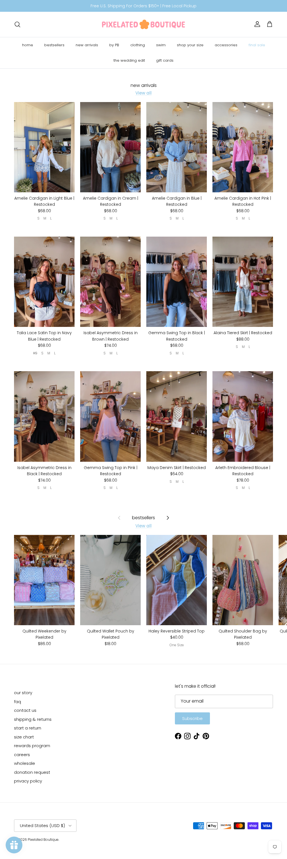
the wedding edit (129, 60)
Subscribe (192, 718)
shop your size (190, 45)
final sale (257, 45)
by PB (114, 45)
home (27, 45)
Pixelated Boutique (43, 839)
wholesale (24, 763)
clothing (137, 45)
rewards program (32, 746)
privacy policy (28, 781)
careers (22, 755)
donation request (32, 772)
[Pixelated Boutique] (143, 24)
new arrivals (87, 45)
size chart (24, 737)
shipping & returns (33, 719)
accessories (226, 45)
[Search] (17, 24)
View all (143, 93)
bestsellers (54, 45)
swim (161, 45)
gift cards (164, 60)
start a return (27, 728)
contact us (25, 710)
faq (17, 702)
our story (23, 693)
